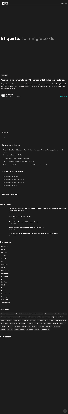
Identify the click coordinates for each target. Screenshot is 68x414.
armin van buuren (37, 314)
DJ (39, 317)
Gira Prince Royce (61, 320)
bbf (65, 314)
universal (30, 329)
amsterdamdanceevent (23, 314)
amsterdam (10, 314)
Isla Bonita (14, 323)
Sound (10, 329)
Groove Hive (5, 270)
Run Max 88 (15, 185)
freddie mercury (43, 320)
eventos (25, 320)
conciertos (23, 317)
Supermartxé (5, 300)
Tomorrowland (5, 303)
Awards (3, 249)
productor (57, 326)
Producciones (5, 294)
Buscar (5, 132)
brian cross (5, 317)
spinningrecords (20, 329)
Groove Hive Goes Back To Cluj (12, 155)
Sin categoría (5, 297)
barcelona (58, 314)
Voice (37, 329)
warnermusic (45, 329)
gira (52, 320)
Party (24, 326)
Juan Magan (4, 276)
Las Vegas (4, 282)
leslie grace (48, 323)
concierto (14, 317)
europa (9, 320)
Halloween (5, 323)
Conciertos (4, 258)
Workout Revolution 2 (19, 179)
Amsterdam (4, 246)
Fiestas (3, 267)
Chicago (3, 255)
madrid (63, 323)
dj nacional (46, 317)
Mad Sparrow (6, 176)
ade (3, 314)
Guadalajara (5, 273)
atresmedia (49, 314)
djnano (54, 317)
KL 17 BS (15, 176)
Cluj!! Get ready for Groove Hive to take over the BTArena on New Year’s (25, 165)
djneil (61, 317)
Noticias (4, 75)
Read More (63, 96)
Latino (40, 323)
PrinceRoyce (32, 326)
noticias (17, 326)
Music (3, 288)
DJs (2, 261)
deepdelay (9, 94)
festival (33, 320)
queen (3, 329)
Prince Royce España (45, 326)
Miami (3, 285)
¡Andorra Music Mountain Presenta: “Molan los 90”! (18, 161)
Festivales (4, 264)
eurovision (17, 320)
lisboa (56, 323)
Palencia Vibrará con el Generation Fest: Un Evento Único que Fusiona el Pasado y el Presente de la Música (33, 151)
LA (2, 279)
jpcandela (22, 323)
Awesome (4, 252)
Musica (10, 326)
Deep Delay (32, 317)
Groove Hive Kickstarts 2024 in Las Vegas (16, 158)
